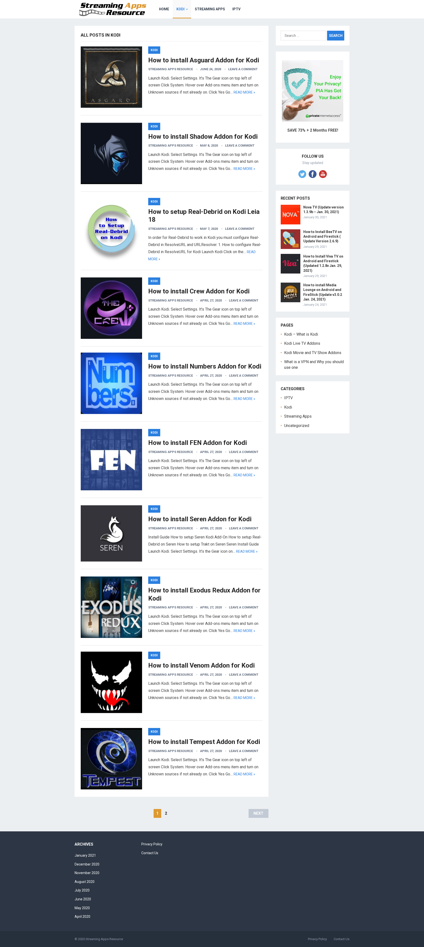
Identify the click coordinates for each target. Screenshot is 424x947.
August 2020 (84, 882)
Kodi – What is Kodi (301, 334)
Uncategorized (296, 425)
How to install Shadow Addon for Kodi (203, 136)
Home (164, 9)
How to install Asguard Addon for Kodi (203, 60)
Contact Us (149, 853)
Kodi (180, 9)
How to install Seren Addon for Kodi (200, 519)
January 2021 (85, 855)
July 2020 (82, 890)
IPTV (236, 9)
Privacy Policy (151, 844)
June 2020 (83, 899)
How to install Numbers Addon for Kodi (204, 366)
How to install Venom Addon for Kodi (201, 665)
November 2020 (87, 873)
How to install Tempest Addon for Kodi (204, 741)
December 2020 (87, 864)
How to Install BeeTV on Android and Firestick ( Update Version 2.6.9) (322, 236)
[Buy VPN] (312, 120)
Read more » (244, 92)
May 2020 (82, 908)
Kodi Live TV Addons (302, 343)
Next (258, 813)
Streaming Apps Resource (170, 69)
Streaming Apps (210, 9)
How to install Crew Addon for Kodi (199, 291)
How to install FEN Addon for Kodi (197, 442)
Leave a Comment (243, 69)
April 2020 (82, 917)
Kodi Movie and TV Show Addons (312, 352)
